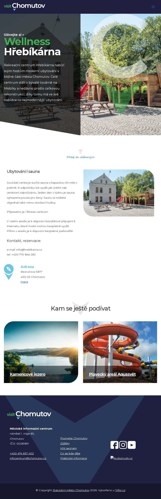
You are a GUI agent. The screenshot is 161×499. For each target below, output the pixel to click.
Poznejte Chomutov (73, 438)
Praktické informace (73, 458)
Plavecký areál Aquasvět (112, 374)
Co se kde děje (70, 453)
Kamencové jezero (27, 374)
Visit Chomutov (72, 7)
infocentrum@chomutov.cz (28, 458)
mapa (24, 281)
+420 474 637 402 (22, 453)
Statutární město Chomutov (71, 490)
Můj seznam (68, 448)
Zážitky (65, 443)
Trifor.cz (120, 490)
